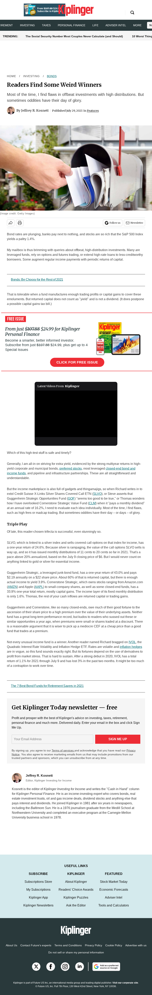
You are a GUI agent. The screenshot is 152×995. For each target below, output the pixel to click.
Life (95, 25)
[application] (76, 414)
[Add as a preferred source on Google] (104, 970)
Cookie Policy (113, 949)
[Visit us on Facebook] (50, 970)
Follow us (115, 222)
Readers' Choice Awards (76, 893)
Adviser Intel (115, 25)
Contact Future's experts (35, 949)
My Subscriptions (38, 893)
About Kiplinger (76, 885)
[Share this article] (10, 223)
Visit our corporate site (125, 986)
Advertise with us (135, 949)
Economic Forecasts (113, 893)
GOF (71, 498)
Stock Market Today (113, 885)
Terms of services (63, 750)
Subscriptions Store (38, 885)
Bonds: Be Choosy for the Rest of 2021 (37, 279)
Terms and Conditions (68, 949)
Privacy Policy (93, 949)
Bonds (52, 76)
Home (11, 76)
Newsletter (136, 222)
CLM (92, 503)
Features (93, 110)
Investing (27, 25)
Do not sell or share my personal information (76, 956)
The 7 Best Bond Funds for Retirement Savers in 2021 (47, 686)
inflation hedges (131, 646)
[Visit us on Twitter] (36, 970)
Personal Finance (71, 25)
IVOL (132, 642)
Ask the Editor (76, 909)
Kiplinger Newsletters (38, 909)
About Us (11, 949)
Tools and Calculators (113, 909)
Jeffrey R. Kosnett (35, 110)
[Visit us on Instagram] (65, 970)
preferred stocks (70, 468)
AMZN (12, 587)
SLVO (97, 493)
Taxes (46, 25)
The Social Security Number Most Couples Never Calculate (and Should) (74, 36)
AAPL (39, 587)
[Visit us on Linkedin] (79, 970)
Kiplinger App (38, 901)
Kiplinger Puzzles (76, 901)
